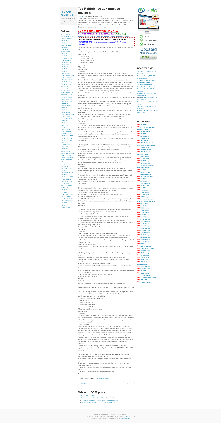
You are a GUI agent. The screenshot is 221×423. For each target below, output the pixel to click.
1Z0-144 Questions (66, 196)
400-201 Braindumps (67, 121)
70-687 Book (64, 188)
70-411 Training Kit (66, 134)
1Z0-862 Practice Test (67, 172)
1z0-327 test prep (104, 379)
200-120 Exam (65, 183)
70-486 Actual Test (66, 179)
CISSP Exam (64, 103)
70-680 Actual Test (66, 60)
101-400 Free (64, 164)
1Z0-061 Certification (67, 157)
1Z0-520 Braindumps (67, 82)
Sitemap (128, 416)
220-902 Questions (66, 116)
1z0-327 (81, 16)
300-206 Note (64, 110)
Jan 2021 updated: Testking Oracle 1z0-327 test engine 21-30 (98, 402)
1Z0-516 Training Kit (66, 56)
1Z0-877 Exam (65, 64)
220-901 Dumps (65, 151)
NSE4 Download (65, 162)
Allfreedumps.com (125, 418)
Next (128, 383)
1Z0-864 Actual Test (66, 138)
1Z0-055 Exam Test (66, 101)
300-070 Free (64, 125)
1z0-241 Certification (67, 198)
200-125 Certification (67, 41)
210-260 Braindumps (67, 160)
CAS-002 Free (65, 47)
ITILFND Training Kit (66, 95)
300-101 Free (64, 86)
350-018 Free (64, 205)
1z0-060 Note (64, 149)
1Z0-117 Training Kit (66, 175)
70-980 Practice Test (67, 131)
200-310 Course (65, 90)
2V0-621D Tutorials (66, 185)
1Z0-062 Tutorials (66, 105)
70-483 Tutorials (65, 144)
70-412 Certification (66, 118)
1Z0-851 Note (65, 71)
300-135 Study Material (67, 153)
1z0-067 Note (64, 190)
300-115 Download (66, 123)
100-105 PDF (64, 88)
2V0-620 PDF (65, 166)
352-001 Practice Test (67, 93)
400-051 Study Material (67, 75)
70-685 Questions (66, 155)
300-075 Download (66, 45)
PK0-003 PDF (65, 127)
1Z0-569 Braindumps (67, 201)
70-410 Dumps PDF (66, 58)
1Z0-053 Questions (66, 38)
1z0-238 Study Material (67, 114)
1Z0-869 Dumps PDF (67, 97)
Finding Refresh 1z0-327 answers (90, 396)
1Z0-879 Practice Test (67, 54)
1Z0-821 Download (66, 84)
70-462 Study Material (67, 194)
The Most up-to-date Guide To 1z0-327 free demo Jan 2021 (98, 398)
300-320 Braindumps (67, 43)
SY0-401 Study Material (67, 36)
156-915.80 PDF (65, 207)
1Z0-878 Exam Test (66, 62)
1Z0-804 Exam (65, 142)
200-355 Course (65, 51)
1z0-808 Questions (66, 77)
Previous (83, 383)
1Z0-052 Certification (67, 80)
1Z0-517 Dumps (65, 112)
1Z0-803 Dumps (65, 73)
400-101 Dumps (65, 34)
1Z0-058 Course (65, 129)
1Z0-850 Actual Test (66, 99)
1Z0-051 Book (65, 69)
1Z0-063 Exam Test (66, 181)
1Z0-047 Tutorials (66, 67)
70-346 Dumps (65, 192)
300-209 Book (65, 108)
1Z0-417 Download (66, 203)
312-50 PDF (64, 49)
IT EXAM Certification (68, 13)
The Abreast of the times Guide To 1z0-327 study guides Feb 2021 (100, 400)
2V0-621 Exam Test (66, 140)
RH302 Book (64, 147)
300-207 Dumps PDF (67, 136)
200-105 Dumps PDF (67, 177)
